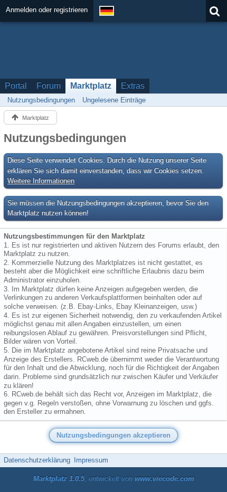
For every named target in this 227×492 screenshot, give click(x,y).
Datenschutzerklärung (37, 460)
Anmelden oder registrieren (47, 10)
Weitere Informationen (40, 181)
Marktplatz (90, 85)
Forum (48, 85)
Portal (16, 85)
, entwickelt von (113, 478)
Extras (133, 85)
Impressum (91, 460)
